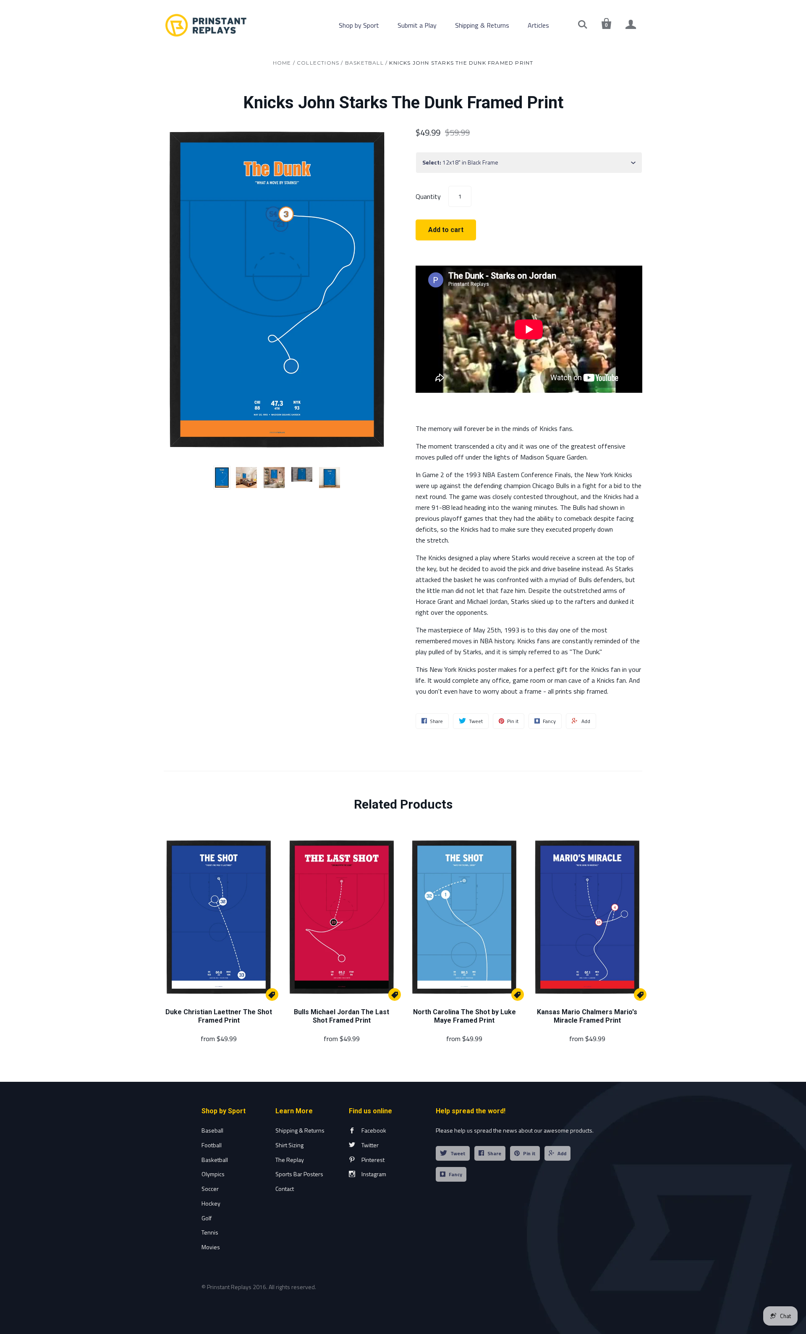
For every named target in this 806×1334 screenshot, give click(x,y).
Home (282, 63)
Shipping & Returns (482, 25)
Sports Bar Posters (299, 1174)
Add (561, 1153)
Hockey (211, 1203)
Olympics (213, 1174)
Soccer (210, 1188)
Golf (207, 1218)
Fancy (455, 1174)
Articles (538, 25)
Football (212, 1145)
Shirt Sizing (289, 1145)
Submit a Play (417, 25)
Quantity (428, 196)
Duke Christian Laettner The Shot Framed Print (218, 1016)
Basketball (364, 63)
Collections (318, 63)
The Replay (289, 1159)
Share (494, 1153)
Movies (211, 1247)
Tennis (210, 1232)
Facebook (373, 1130)
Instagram (373, 1174)
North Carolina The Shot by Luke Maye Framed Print (464, 1016)
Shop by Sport (359, 25)
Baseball (212, 1130)
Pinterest (373, 1159)
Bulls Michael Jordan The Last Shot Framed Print (341, 1016)
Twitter (370, 1145)
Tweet (458, 1153)
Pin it (529, 1153)
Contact (284, 1188)
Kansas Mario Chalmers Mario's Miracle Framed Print (587, 1016)
